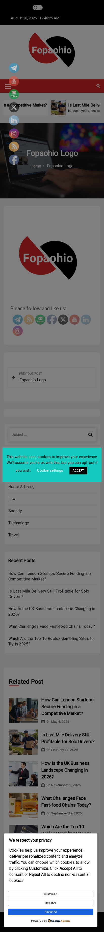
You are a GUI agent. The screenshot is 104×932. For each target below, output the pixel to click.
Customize (50, 893)
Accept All (51, 911)
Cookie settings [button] (50, 470)
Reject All (50, 902)
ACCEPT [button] (78, 470)
